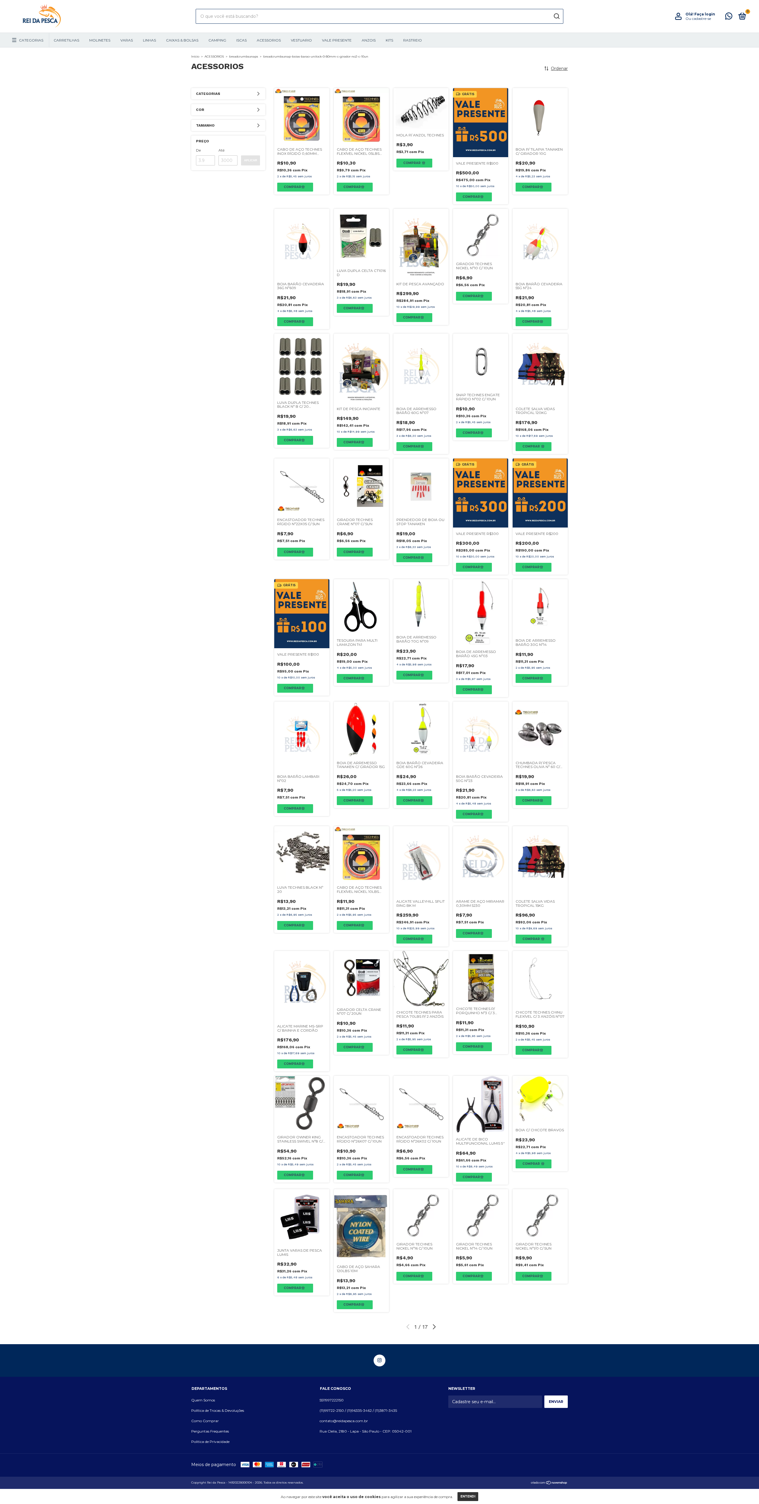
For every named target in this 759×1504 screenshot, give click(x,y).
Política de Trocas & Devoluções (217, 1410)
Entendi (467, 1496)
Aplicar (250, 160)
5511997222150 (332, 1400)
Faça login (704, 14)
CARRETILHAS (66, 40)
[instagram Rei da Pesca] (379, 1360)
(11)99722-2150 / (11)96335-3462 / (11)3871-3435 (358, 1410)
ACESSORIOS (269, 40)
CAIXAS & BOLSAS (182, 40)
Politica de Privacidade (210, 1441)
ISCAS (241, 40)
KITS (389, 40)
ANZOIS (369, 40)
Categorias (31, 40)
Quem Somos (203, 1400)
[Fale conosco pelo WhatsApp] (728, 17)
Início (195, 56)
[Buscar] (556, 16)
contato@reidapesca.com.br (344, 1421)
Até (221, 150)
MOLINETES (99, 40)
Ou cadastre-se (698, 18)
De (198, 150)
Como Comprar (205, 1421)
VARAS (126, 40)
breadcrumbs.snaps (243, 56)
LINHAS (149, 40)
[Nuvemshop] (549, 1483)
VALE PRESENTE (337, 40)
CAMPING (217, 40)
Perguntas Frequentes (210, 1431)
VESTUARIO (301, 40)
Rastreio (412, 40)
